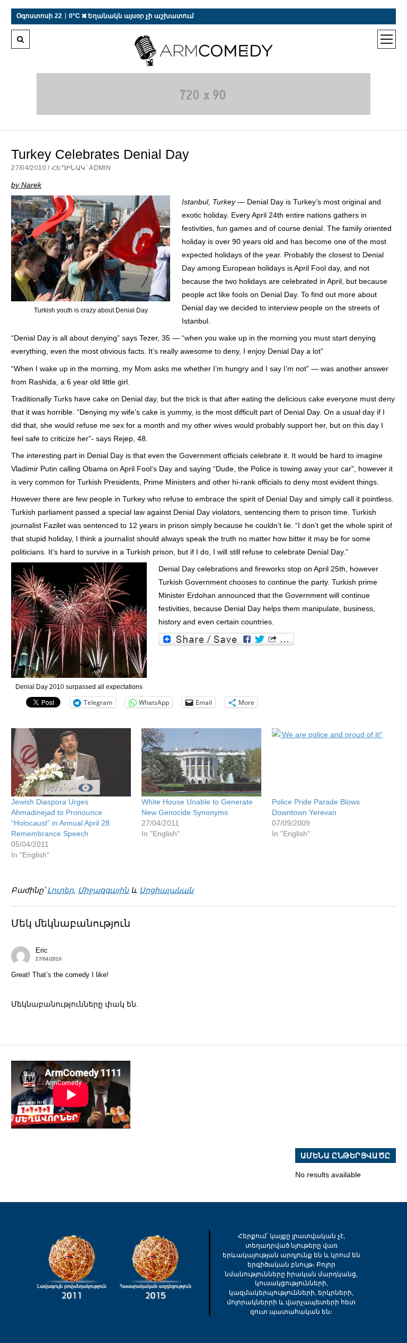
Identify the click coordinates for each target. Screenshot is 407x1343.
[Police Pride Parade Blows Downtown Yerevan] (332, 762)
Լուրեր (60, 890)
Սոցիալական (166, 890)
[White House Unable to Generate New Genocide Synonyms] (201, 762)
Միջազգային (103, 890)
